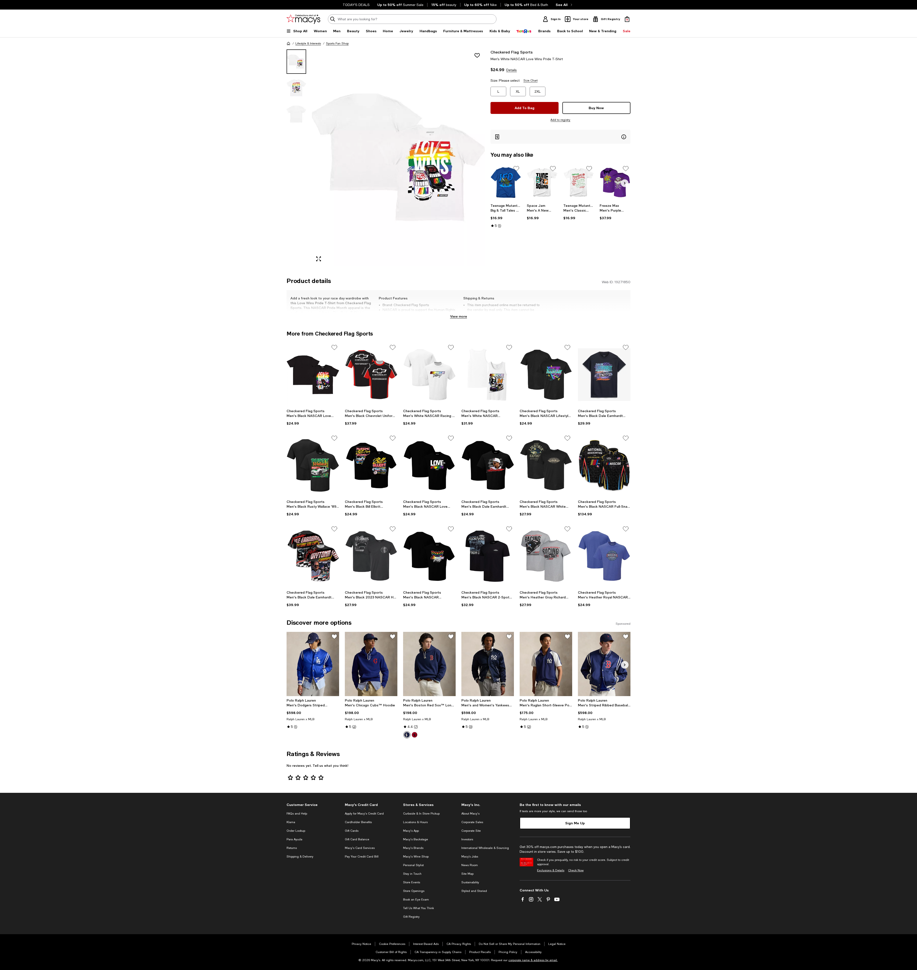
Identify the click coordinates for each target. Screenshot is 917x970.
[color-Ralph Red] (414, 735)
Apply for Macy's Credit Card (364, 813)
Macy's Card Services (360, 848)
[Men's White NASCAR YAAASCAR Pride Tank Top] (487, 375)
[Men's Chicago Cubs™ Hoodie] (371, 664)
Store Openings (413, 891)
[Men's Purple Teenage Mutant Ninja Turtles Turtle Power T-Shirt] (615, 182)
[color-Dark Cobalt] (407, 735)
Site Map (467, 873)
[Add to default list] (516, 168)
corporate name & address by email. (533, 960)
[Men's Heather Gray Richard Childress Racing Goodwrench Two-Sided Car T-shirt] (546, 556)
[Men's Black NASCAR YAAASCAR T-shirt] (429, 556)
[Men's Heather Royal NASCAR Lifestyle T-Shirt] (604, 556)
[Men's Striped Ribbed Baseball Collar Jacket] (604, 664)
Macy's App (411, 830)
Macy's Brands (413, 848)
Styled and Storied (474, 891)
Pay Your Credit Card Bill (362, 856)
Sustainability (470, 882)
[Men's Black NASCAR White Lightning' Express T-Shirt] (546, 465)
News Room (469, 865)
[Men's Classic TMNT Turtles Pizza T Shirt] (578, 182)
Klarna (291, 822)
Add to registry (560, 120)
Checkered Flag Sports (511, 52)
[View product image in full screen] (318, 259)
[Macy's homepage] (288, 43)
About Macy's (470, 813)
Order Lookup (296, 830)
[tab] (296, 61)
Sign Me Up (575, 823)
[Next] (625, 183)
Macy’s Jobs (469, 856)
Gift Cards (351, 830)
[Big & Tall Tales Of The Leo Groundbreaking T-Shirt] (505, 182)
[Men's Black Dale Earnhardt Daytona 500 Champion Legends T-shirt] (313, 556)
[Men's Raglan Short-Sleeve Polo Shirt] (546, 664)
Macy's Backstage (415, 839)
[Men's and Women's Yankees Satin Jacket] (487, 664)
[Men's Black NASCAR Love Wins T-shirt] (429, 465)
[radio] (407, 735)
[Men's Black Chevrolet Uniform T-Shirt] (371, 375)
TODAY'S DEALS (356, 5)
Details (511, 70)
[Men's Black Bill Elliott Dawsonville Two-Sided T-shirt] (371, 465)
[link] (505, 215)
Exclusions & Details (550, 870)
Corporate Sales (472, 822)
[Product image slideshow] (398, 157)
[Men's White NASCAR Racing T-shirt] (429, 375)
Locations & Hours (415, 822)
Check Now (576, 870)
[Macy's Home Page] (303, 19)
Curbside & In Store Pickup (421, 813)
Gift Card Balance (357, 839)
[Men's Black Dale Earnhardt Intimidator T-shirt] (487, 465)
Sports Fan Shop (337, 43)
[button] (386, 157)
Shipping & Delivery (300, 856)
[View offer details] (560, 137)
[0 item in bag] (627, 19)
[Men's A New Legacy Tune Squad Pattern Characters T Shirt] (542, 182)
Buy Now (596, 108)
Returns (292, 848)
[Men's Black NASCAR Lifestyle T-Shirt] (546, 375)
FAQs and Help (297, 813)
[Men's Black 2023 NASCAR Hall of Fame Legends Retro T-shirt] (371, 556)
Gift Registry (411, 916)
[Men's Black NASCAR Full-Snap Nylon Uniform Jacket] (604, 465)
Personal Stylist (413, 865)
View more (458, 316)
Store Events (411, 882)
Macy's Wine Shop (416, 856)
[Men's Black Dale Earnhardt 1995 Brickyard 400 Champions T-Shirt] (604, 375)
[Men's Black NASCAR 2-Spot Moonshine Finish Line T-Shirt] (487, 556)
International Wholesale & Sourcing (485, 848)
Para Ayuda (294, 839)
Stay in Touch (412, 873)
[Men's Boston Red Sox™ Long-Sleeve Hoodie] (429, 664)
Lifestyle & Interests (308, 43)
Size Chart (530, 80)
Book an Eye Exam (416, 899)
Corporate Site (471, 830)
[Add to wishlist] (477, 55)
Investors (467, 839)
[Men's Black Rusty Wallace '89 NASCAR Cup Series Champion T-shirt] (313, 465)
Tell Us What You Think (418, 908)
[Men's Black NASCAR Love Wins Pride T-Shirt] (313, 375)
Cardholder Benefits (358, 822)
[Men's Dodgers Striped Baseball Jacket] (313, 664)
